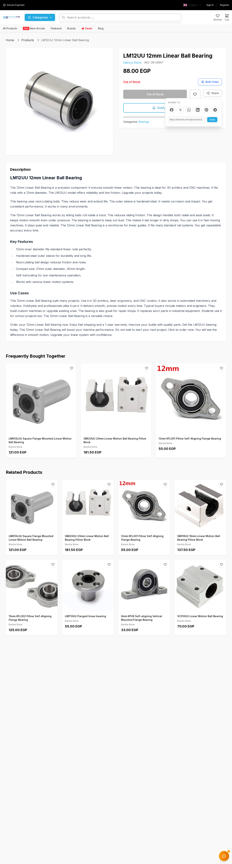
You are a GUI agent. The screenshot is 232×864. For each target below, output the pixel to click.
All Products (10, 28)
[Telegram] (215, 109)
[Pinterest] (206, 109)
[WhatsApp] (189, 109)
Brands (71, 28)
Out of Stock (155, 94)
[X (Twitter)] (180, 109)
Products (27, 40)
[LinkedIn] (197, 109)
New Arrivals (34, 28)
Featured (56, 28)
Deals (88, 28)
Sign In (210, 5)
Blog (100, 28)
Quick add (43, 429)
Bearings (144, 121)
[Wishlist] (71, 368)
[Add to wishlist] (195, 94)
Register (224, 5)
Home (10, 40)
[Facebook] (171, 109)
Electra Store (132, 62)
